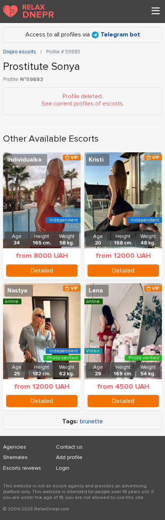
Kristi (96, 159)
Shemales (15, 457)
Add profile (69, 457)
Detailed (42, 270)
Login (62, 468)
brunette (91, 421)
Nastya (17, 290)
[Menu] (155, 11)
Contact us (69, 447)
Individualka (24, 159)
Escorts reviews (22, 468)
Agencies (14, 447)
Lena (96, 290)
